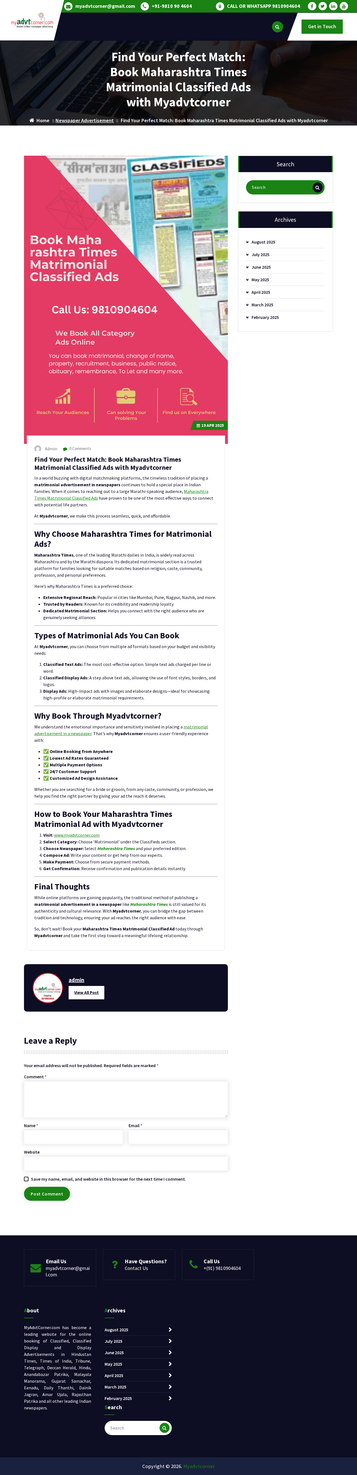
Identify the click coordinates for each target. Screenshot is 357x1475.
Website (32, 1152)
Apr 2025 (212, 425)
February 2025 (265, 317)
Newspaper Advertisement (85, 120)
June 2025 (261, 267)
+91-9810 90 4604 (172, 6)
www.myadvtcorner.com (77, 835)
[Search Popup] (277, 26)
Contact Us (136, 1268)
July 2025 (260, 254)
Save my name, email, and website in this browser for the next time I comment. (108, 1179)
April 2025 (261, 292)
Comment (35, 1076)
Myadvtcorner (199, 1466)
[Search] (318, 187)
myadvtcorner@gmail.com (105, 6)
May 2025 (260, 279)
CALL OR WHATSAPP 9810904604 (263, 6)
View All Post (86, 992)
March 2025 (262, 304)
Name (31, 1125)
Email (135, 1125)
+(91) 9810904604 (222, 1268)
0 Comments (80, 448)
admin (76, 979)
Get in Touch (322, 26)
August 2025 (263, 242)
